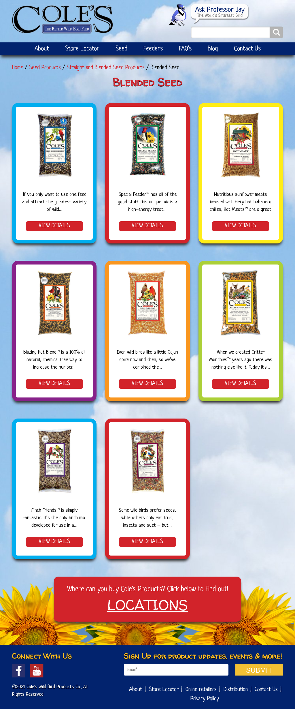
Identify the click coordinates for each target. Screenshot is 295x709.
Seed (121, 48)
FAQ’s (185, 48)
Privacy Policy (204, 699)
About (42, 48)
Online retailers (201, 690)
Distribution (236, 690)
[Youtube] (37, 671)
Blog (213, 48)
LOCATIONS (147, 605)
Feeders (153, 48)
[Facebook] (19, 671)
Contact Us (247, 48)
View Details (54, 226)
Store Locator (82, 48)
